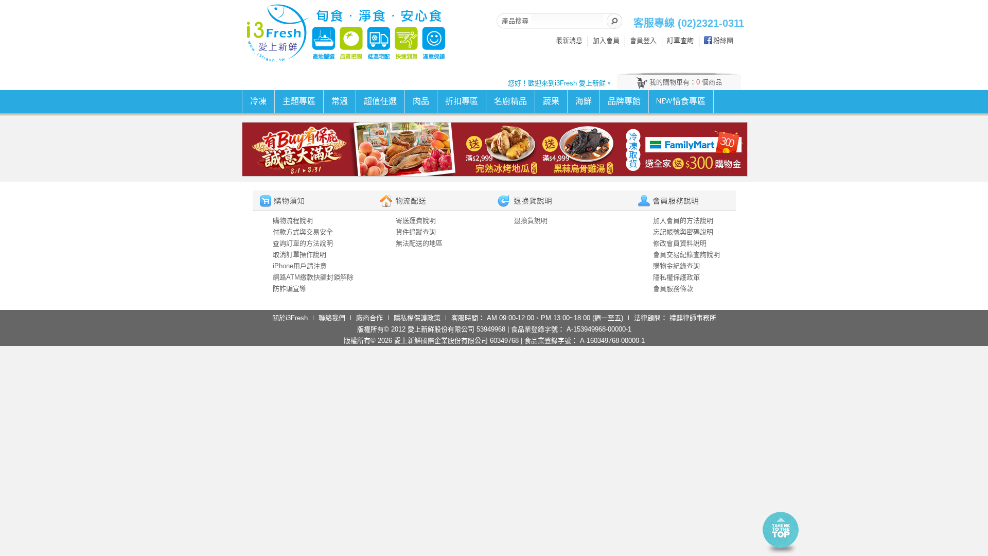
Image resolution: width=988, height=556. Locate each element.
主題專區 (299, 101)
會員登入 (643, 40)
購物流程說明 (293, 220)
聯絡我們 (332, 318)
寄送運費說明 (416, 220)
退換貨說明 (531, 220)
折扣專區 (461, 101)
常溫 (339, 101)
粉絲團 (723, 40)
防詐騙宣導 (289, 288)
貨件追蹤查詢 (416, 232)
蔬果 (551, 101)
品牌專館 (624, 101)
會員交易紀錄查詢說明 (686, 254)
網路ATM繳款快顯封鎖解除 (313, 277)
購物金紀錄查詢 (676, 266)
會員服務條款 (673, 288)
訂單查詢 (680, 40)
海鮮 (583, 101)
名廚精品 (510, 101)
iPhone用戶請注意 (300, 266)
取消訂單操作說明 (299, 254)
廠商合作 (369, 318)
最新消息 (569, 40)
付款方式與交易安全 (303, 232)
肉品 (421, 101)
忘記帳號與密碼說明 (683, 232)
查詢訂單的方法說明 (303, 243)
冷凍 (258, 101)
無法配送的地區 (419, 243)
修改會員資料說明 (680, 243)
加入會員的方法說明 (683, 220)
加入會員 (606, 40)
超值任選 (380, 101)
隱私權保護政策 (676, 277)
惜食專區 (689, 101)
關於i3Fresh (290, 318)
